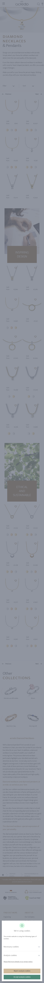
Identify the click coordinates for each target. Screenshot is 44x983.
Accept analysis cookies (22, 977)
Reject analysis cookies (22, 970)
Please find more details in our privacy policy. (18, 961)
